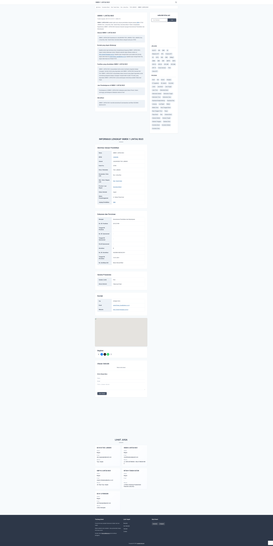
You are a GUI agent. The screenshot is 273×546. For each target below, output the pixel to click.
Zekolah (125, 528)
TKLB (169, 67)
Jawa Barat (160, 86)
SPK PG (154, 64)
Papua (166, 111)
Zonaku (125, 531)
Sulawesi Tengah (166, 118)
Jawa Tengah (168, 86)
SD (153, 57)
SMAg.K (172, 57)
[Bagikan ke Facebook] (101, 354)
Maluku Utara (155, 107)
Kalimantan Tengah (168, 93)
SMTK (173, 60)
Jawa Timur (155, 90)
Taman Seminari (162, 67)
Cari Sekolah (126, 526)
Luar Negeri (161, 104)
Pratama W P (169, 54)
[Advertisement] (123, 124)
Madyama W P (155, 54)
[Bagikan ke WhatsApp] (108, 354)
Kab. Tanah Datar (117, 181)
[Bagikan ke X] (105, 354)
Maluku (168, 104)
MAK (163, 50)
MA (159, 50)
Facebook (155, 523)
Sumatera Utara (156, 128)
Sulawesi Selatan (156, 118)
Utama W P (154, 71)
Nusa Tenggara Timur (157, 111)
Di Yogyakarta (155, 83)
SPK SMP (166, 64)
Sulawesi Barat (168, 114)
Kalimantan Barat (164, 90)
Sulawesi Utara (166, 121)
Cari (172, 20)
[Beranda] (176, 2)
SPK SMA (173, 64)
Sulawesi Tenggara (156, 121)
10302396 (115, 157)
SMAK (153, 60)
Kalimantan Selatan (156, 93)
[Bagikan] (98, 354)
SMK (138, 22)
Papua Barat (155, 114)
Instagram (162, 523)
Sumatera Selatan (166, 125)
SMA (166, 57)
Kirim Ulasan (102, 393)
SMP (163, 60)
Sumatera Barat (117, 187)
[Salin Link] (111, 354)
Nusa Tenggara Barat (165, 107)
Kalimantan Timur (156, 97)
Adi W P (154, 50)
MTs (162, 54)
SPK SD (160, 64)
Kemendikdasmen (105, 533)
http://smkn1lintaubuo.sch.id (106, 54)
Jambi (153, 86)
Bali (158, 79)
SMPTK (168, 60)
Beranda (125, 523)
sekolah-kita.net (164, 15)
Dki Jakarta (163, 83)
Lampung (154, 104)
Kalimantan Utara (167, 97)
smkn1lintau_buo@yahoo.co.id (118, 56)
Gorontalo (171, 83)
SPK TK (154, 67)
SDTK (157, 57)
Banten (162, 79)
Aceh (153, 79)
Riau (161, 114)
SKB (162, 57)
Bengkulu (169, 79)
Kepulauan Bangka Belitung (158, 100)
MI (167, 50)
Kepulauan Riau (170, 100)
